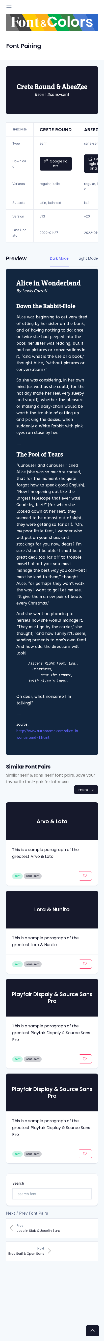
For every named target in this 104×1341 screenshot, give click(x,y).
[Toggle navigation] (9, 7)
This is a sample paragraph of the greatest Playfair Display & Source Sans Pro (51, 1127)
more (84, 789)
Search (18, 1183)
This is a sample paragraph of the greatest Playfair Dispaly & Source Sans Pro (51, 1033)
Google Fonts (58, 163)
